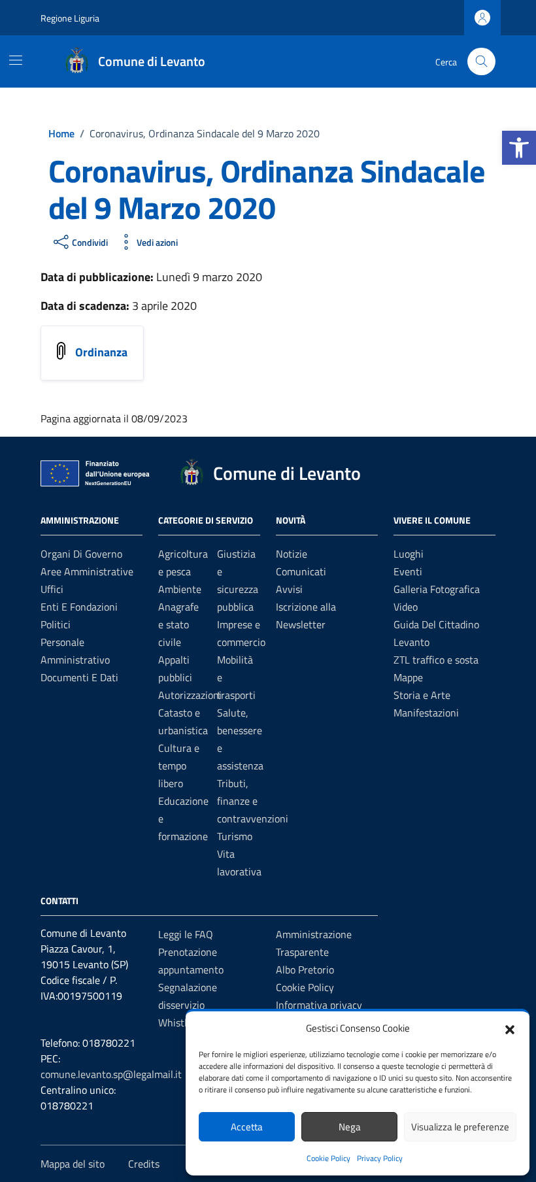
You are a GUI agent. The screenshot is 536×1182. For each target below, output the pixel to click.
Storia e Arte (422, 695)
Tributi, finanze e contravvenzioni (252, 800)
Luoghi (409, 554)
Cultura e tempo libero (178, 765)
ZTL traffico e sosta (436, 659)
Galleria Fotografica (437, 589)
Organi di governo (81, 554)
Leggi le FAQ (185, 934)
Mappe (408, 677)
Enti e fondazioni (79, 607)
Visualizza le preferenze (460, 1126)
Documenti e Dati (79, 677)
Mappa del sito (73, 1164)
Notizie (291, 554)
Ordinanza (101, 352)
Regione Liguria (70, 18)
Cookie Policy (328, 1158)
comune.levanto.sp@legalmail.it (111, 1074)
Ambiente (179, 589)
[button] (519, 148)
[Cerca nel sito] (481, 62)
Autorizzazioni (190, 695)
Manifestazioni (426, 712)
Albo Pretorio (305, 969)
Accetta (247, 1126)
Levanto (411, 642)
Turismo (234, 836)
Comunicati (301, 571)
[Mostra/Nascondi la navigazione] (16, 60)
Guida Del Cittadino (436, 624)
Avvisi (289, 589)
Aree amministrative (87, 571)
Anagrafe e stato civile (178, 624)
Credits (143, 1164)
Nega (350, 1126)
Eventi (408, 571)
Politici (56, 624)
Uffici (52, 589)
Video (406, 607)
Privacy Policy (380, 1158)
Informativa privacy (319, 1005)
